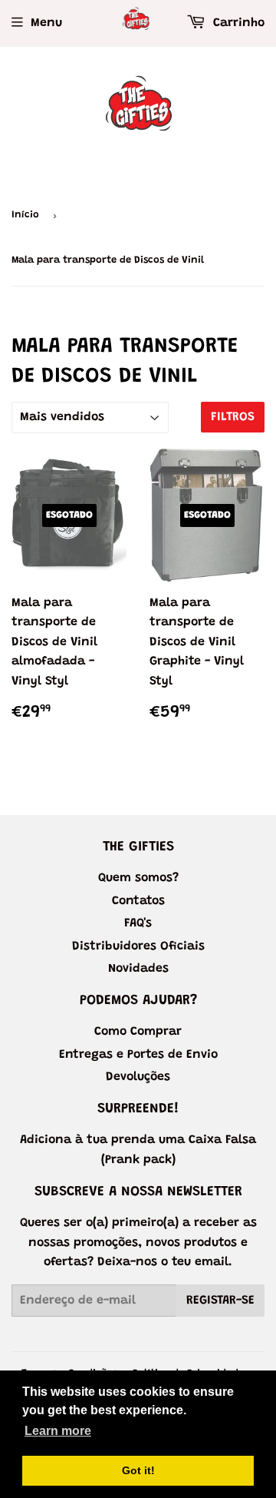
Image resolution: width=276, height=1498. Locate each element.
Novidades (138, 969)
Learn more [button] (58, 1430)
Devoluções (138, 1077)
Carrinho (236, 23)
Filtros (233, 417)
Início (25, 215)
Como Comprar (138, 1032)
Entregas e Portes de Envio (138, 1055)
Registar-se (220, 1300)
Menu (46, 23)
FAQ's (138, 923)
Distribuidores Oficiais (138, 946)
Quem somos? (138, 878)
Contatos (138, 901)
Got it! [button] (138, 1470)
